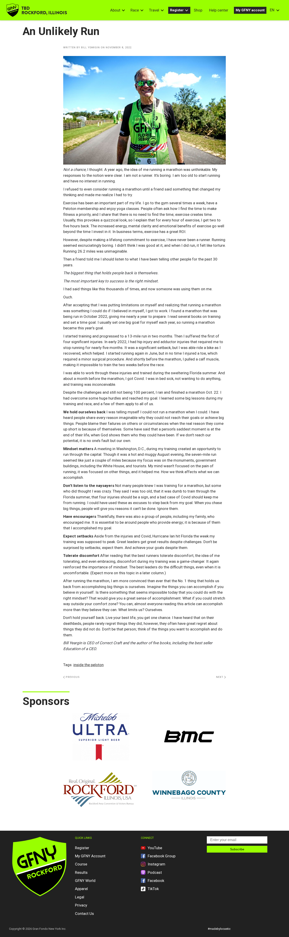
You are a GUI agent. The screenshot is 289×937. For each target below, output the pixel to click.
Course (81, 864)
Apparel (81, 888)
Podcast (155, 872)
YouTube (155, 848)
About (115, 10)
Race (135, 10)
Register (177, 10)
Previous (72, 677)
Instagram (156, 864)
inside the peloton (88, 665)
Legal (79, 897)
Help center (218, 10)
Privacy (81, 905)
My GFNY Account (90, 856)
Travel (154, 10)
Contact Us (84, 913)
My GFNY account (250, 10)
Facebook (156, 880)
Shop (198, 10)
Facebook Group (161, 856)
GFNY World (85, 880)
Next (220, 677)
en (272, 10)
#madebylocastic (219, 928)
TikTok (153, 888)
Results (81, 872)
